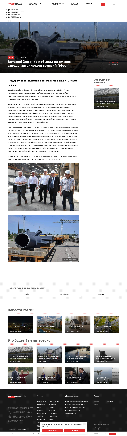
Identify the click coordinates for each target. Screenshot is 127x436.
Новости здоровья (14, 17)
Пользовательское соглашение (75, 407)
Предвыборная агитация (72, 410)
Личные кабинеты (70, 413)
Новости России (54, 401)
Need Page (24, 429)
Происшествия (53, 416)
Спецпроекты (41, 419)
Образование (53, 413)
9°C (103, 4)
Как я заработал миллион (58, 4)
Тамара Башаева (113, 62)
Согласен (112, 433)
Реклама (96, 401)
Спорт (51, 419)
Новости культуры (14, 14)
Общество (40, 416)
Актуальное (52, 404)
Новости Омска (41, 401)
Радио (96, 404)
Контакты (110, 401)
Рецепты (39, 429)
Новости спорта (13, 12)
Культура (52, 410)
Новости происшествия (16, 11)
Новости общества (75, 4)
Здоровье (40, 410)
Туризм (39, 422)
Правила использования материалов (76, 401)
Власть (51, 407)
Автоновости (12, 16)
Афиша (39, 407)
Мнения (89, 3)
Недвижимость (41, 413)
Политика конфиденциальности (75, 404)
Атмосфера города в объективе (37, 4)
